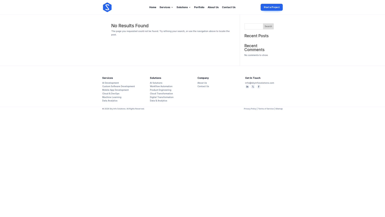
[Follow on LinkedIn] (247, 87)
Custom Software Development (118, 86)
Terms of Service (266, 109)
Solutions (182, 7)
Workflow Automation (161, 86)
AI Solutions (156, 83)
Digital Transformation (162, 97)
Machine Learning (111, 97)
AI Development (110, 83)
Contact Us (229, 7)
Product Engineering (160, 90)
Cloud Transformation (161, 93)
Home (152, 7)
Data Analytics (109, 100)
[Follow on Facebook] (253, 87)
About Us (213, 7)
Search (268, 26)
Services (165, 7)
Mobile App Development (115, 90)
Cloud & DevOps (110, 93)
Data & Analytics (158, 100)
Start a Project (272, 7)
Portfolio (199, 7)
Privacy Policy (250, 109)
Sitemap (279, 109)
